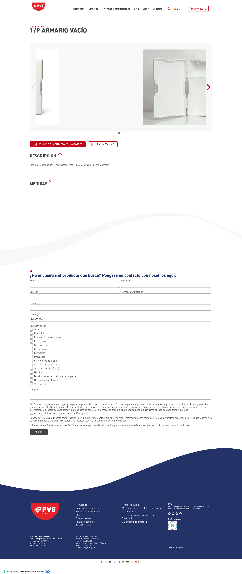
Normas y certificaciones (117, 8)
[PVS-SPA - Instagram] (177, 513)
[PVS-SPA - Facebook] (181, 513)
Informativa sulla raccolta (10, 571)
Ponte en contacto (85, 521)
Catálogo (93, 8)
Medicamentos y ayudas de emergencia (142, 508)
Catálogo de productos (87, 508)
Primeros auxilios (131, 504)
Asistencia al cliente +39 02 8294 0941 (91, 543)
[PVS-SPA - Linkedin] (170, 513)
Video (146, 8)
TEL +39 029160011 (84, 541)
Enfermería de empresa (134, 521)
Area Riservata (83, 525)
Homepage (79, 8)
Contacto (157, 8)
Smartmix (179, 547)
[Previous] (34, 87)
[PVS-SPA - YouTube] (173, 513)
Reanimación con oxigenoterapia (139, 515)
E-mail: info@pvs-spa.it (85, 547)
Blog (136, 8)
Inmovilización (129, 511)
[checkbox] (120, 357)
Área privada (196, 8)
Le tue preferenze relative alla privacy (32, 571)
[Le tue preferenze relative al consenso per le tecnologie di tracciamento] (4, 571)
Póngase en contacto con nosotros (60, 144)
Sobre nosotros (84, 518)
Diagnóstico (128, 518)
